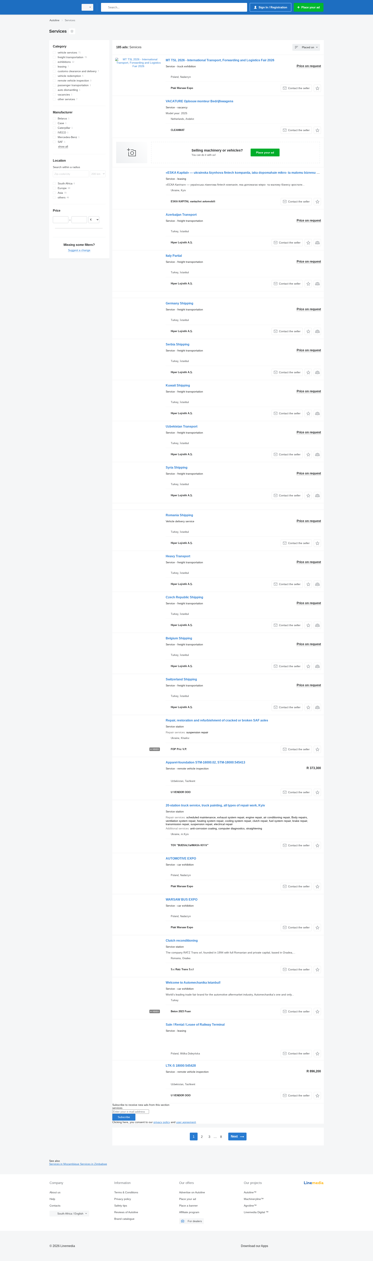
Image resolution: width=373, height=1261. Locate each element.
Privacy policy (122, 1199)
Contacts (55, 1205)
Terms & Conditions (126, 1192)
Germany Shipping (179, 303)
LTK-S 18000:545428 (181, 1065)
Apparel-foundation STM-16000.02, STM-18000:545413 (205, 762)
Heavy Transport (178, 556)
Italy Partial (174, 255)
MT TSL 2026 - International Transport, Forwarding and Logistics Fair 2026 (220, 60)
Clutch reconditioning (182, 940)
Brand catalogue (124, 1218)
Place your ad (265, 152)
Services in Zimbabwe (93, 1163)
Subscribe (124, 1117)
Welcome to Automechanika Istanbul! (193, 982)
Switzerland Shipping (181, 679)
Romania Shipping (179, 515)
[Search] (104, 7)
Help (52, 1199)
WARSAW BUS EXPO (181, 899)
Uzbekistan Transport (181, 426)
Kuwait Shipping (178, 385)
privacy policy (161, 1122)
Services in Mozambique (64, 1163)
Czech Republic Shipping (184, 597)
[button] (317, 88)
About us (55, 1192)
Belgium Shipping (179, 638)
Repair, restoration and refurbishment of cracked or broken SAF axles (217, 720)
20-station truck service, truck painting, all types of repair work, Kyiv (215, 805)
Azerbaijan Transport (181, 214)
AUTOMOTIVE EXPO (181, 858)
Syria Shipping (176, 467)
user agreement (186, 1122)
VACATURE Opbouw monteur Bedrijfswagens (199, 101)
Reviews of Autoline (126, 1212)
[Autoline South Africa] (63, 7)
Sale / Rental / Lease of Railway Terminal (195, 1024)
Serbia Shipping (177, 344)
